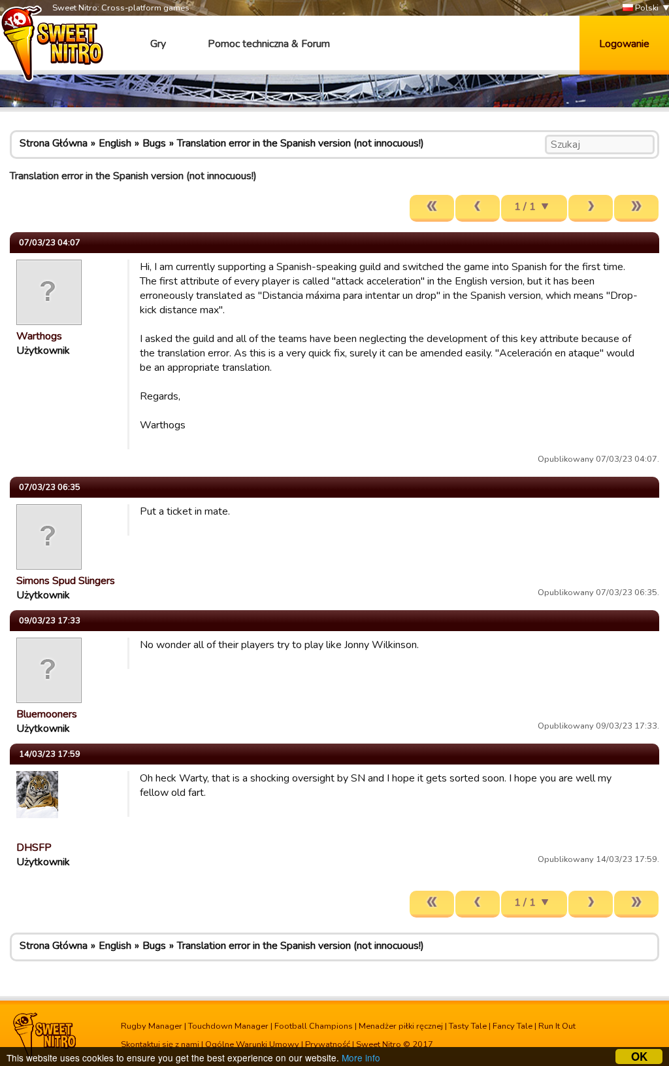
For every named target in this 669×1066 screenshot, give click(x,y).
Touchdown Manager (228, 1026)
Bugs (154, 143)
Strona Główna (54, 143)
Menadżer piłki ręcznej (401, 1026)
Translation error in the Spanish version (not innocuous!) (300, 143)
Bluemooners (46, 714)
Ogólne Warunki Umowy (252, 1044)
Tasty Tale (468, 1026)
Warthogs (39, 336)
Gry (158, 44)
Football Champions (313, 1026)
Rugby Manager (151, 1026)
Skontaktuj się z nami (160, 1044)
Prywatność (327, 1044)
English (115, 143)
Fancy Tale (512, 1026)
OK (639, 1056)
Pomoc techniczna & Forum (269, 44)
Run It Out (557, 1026)
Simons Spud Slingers (65, 581)
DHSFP (34, 847)
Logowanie (624, 44)
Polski (646, 8)
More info (361, 1057)
